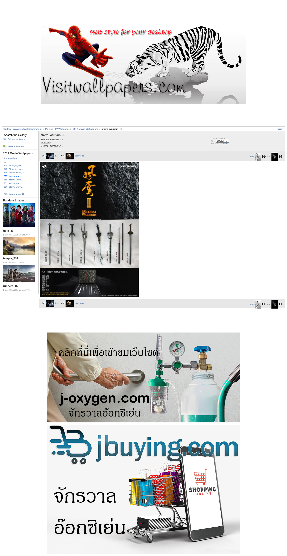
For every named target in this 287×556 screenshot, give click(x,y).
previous (79, 156)
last (268, 156)
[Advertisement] (143, 13)
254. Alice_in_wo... (13, 165)
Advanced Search (17, 139)
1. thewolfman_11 (13, 158)
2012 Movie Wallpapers (85, 129)
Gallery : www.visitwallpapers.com (22, 129)
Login (280, 129)
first (57, 156)
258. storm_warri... (13, 180)
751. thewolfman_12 (14, 194)
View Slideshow (16, 146)
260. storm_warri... (13, 187)
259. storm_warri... (13, 183)
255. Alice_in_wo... (13, 169)
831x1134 (224, 144)
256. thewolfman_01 (14, 172)
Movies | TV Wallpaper (57, 129)
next (252, 156)
